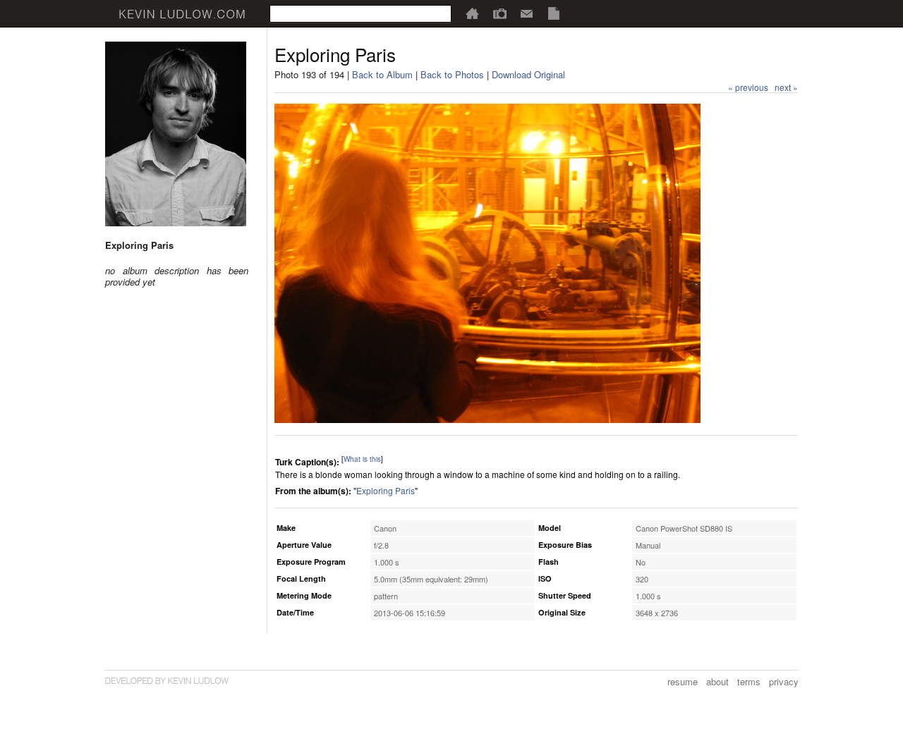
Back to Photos (452, 74)
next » (786, 87)
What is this (362, 459)
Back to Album (382, 74)
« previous (748, 87)
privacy (784, 681)
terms (748, 681)
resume (682, 681)
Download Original (528, 74)
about (717, 681)
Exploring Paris (385, 490)
